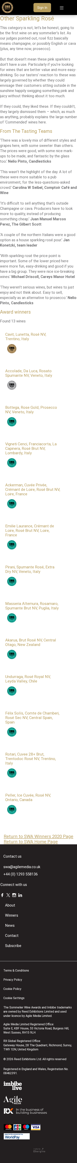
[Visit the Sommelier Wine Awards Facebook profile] (2, 895)
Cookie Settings (13, 998)
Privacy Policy (12, 979)
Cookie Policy (12, 989)
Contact (12, 935)
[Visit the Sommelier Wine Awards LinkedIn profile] (20, 895)
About (10, 905)
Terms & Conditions (16, 970)
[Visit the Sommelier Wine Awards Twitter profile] (8, 895)
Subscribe (13, 945)
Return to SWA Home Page (31, 841)
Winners (11, 915)
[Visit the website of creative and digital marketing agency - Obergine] (39, 1152)
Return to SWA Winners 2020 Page (38, 836)
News (10, 925)
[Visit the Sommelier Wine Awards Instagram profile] (14, 895)
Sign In (42, 8)
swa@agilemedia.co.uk (21, 867)
